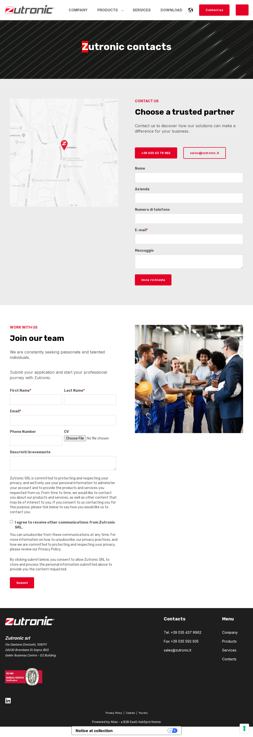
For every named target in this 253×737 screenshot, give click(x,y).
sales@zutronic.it (177, 650)
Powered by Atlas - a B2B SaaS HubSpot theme (126, 722)
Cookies (131, 712)
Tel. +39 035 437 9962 (182, 632)
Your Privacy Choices (142, 730)
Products (229, 641)
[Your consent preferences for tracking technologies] (244, 728)
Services (229, 650)
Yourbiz (143, 712)
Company (230, 632)
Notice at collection (94, 730)
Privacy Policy (113, 712)
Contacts (229, 659)
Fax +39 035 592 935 (181, 641)
